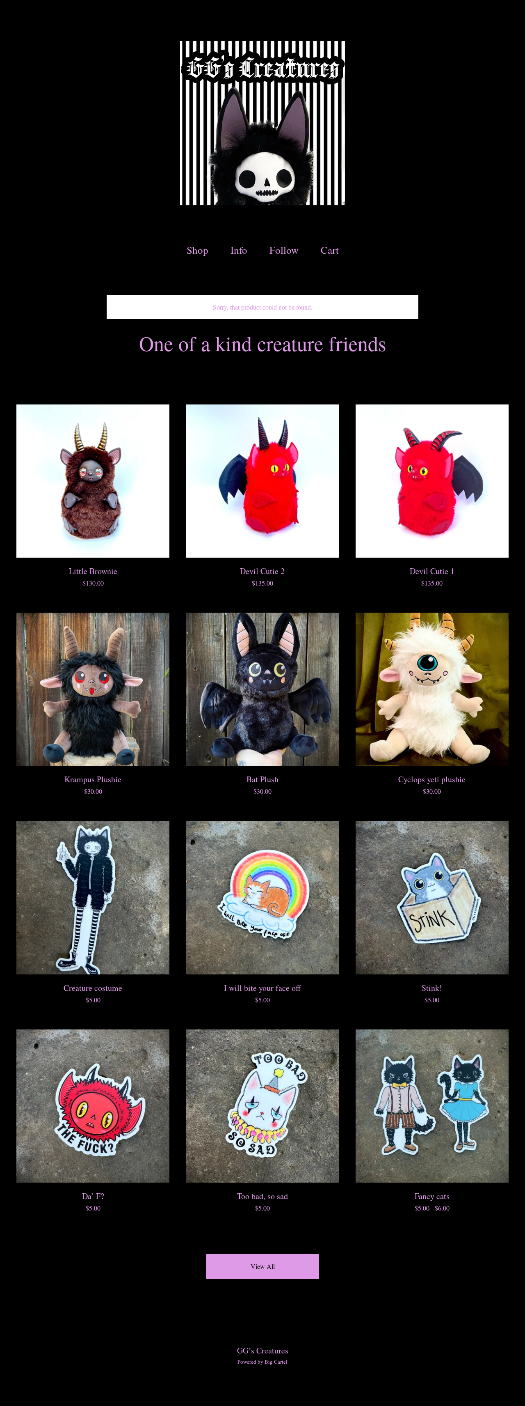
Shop (197, 250)
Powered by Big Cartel (262, 1361)
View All (263, 1266)
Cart (332, 249)
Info (239, 250)
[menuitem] (197, 250)
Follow (284, 250)
